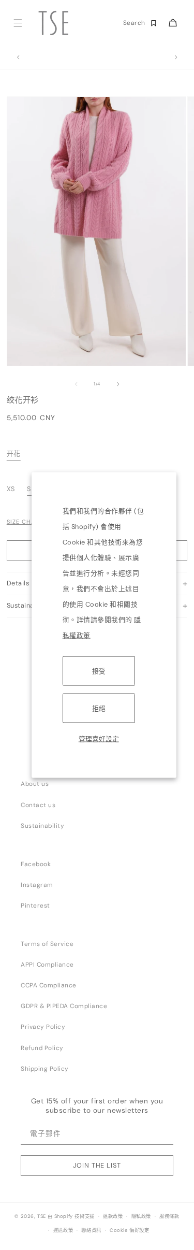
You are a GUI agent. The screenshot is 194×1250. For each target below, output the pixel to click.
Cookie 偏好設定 (130, 1230)
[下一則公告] (176, 57)
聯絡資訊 (91, 1230)
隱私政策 (141, 1216)
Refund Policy (42, 1048)
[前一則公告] (18, 57)
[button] (17, 23)
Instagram (37, 885)
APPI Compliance (47, 964)
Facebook (36, 864)
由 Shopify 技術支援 (71, 1216)
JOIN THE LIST (97, 1165)
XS (12, 488)
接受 (99, 670)
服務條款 (169, 1216)
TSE (41, 1216)
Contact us (38, 805)
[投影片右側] (118, 383)
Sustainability (42, 826)
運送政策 (63, 1230)
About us (35, 784)
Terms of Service (47, 944)
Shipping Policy (45, 1069)
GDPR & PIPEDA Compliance (64, 1006)
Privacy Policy (43, 1027)
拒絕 (99, 707)
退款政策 (113, 1216)
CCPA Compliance (49, 985)
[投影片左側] (76, 383)
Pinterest (35, 905)
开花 (14, 453)
